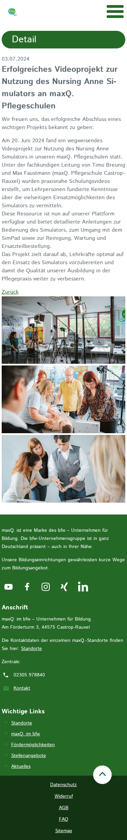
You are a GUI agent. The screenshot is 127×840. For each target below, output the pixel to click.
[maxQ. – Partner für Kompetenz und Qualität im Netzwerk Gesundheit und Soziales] (12, 13)
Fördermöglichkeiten (33, 744)
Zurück (10, 292)
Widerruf (64, 796)
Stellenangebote (28, 755)
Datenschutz (63, 784)
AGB (63, 807)
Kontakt (22, 688)
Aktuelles (20, 766)
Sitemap (63, 830)
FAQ (63, 819)
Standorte (31, 648)
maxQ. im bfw (25, 734)
